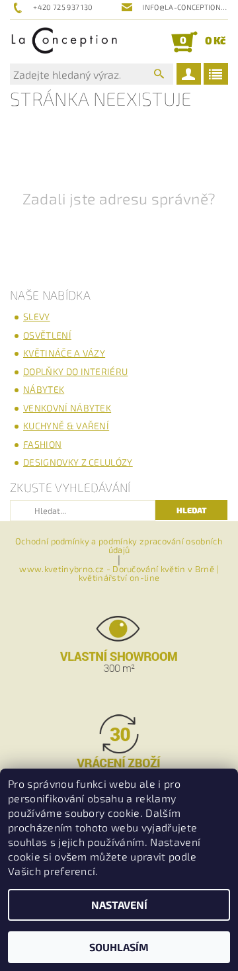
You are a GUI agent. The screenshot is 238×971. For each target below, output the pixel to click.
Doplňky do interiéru (75, 371)
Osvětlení (47, 335)
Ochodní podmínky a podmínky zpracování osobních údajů (119, 545)
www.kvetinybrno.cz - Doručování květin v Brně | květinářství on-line (118, 573)
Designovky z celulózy (78, 462)
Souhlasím (119, 947)
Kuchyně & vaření (66, 425)
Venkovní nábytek (67, 407)
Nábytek (43, 389)
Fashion (42, 444)
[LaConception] (64, 41)
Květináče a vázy (64, 353)
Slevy (36, 316)
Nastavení (119, 904)
